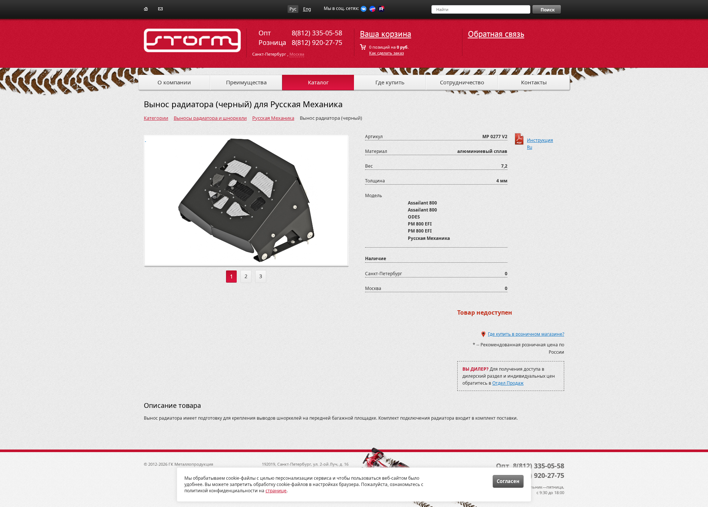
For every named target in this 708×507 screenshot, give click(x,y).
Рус (292, 9)
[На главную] (146, 8)
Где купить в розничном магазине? (526, 334)
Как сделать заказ (386, 53)
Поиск (548, 10)
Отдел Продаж (508, 383)
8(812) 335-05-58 (317, 32)
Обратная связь (496, 34)
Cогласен (508, 481)
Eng (307, 9)
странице (276, 490)
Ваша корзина (385, 34)
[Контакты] (160, 8)
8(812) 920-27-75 (317, 42)
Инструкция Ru (540, 141)
